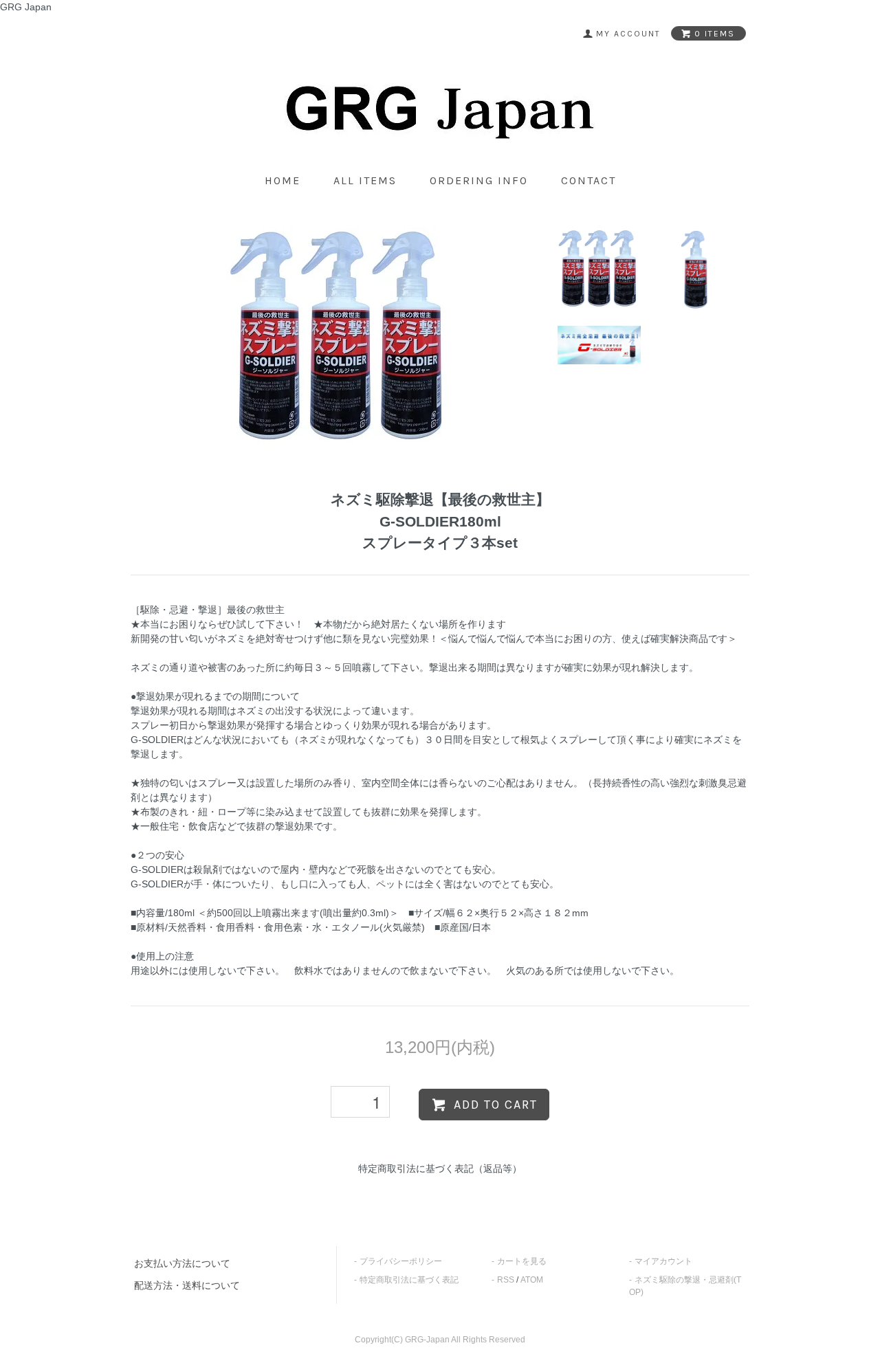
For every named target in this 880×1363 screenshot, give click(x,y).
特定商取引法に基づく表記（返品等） (440, 1168)
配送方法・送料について (187, 1285)
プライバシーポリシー (401, 1261)
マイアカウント (663, 1261)
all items (365, 180)
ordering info (479, 180)
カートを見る (522, 1261)
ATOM (531, 1280)
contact (588, 180)
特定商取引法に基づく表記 (409, 1280)
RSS (505, 1280)
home (282, 180)
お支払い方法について (182, 1263)
